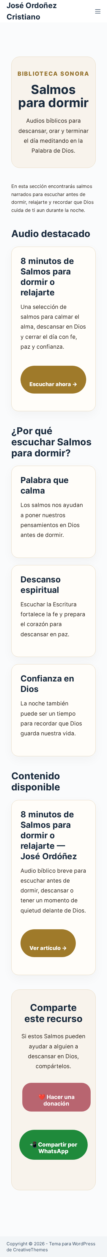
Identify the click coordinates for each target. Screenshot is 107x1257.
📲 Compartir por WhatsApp (53, 1148)
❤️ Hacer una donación (56, 1100)
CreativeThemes (30, 1250)
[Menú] (97, 11)
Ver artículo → (48, 948)
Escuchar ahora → (53, 384)
